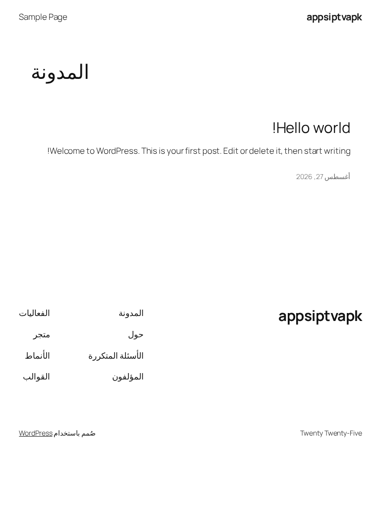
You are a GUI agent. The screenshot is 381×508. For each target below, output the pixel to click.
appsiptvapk (334, 16)
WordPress (35, 433)
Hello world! (311, 127)
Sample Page (43, 16)
